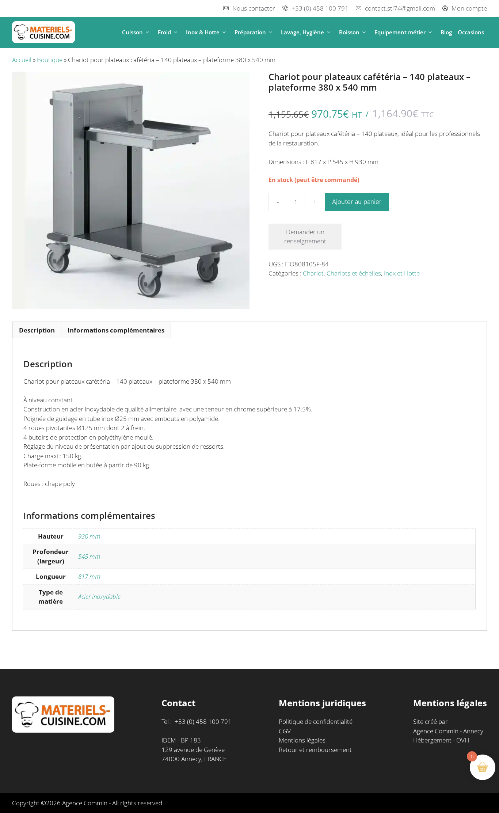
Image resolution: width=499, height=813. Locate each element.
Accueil (21, 60)
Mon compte (469, 8)
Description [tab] (37, 330)
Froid (164, 32)
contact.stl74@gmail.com (400, 8)
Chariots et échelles (354, 273)
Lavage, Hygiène (302, 32)
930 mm (89, 536)
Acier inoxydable (99, 596)
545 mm (89, 556)
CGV (285, 731)
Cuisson (132, 32)
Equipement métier (400, 32)
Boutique (49, 60)
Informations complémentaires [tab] (116, 330)
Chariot (313, 273)
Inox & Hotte (203, 32)
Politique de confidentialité (316, 721)
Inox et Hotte (402, 273)
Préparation (250, 32)
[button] (147, 32)
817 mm (89, 576)
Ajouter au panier (356, 201)
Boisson (349, 32)
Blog (446, 32)
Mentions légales (302, 740)
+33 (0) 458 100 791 (320, 8)
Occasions (471, 32)
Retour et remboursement (315, 749)
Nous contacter (253, 8)
